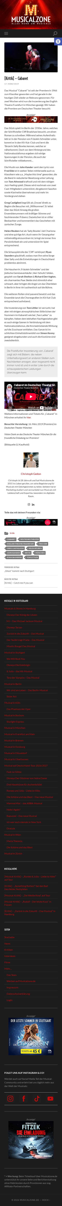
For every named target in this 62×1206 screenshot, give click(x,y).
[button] (58, 41)
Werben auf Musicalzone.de (21, 981)
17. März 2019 (11, 84)
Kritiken (8, 949)
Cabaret (11, 539)
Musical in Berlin (13, 683)
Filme (7, 962)
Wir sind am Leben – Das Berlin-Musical (27, 690)
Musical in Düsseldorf (15, 752)
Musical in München (14, 727)
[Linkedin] (33, 504)
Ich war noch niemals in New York (24, 822)
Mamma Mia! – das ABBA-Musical (24, 803)
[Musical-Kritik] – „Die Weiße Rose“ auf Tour (27, 895)
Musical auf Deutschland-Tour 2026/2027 (26, 765)
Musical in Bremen (13, 740)
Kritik (12, 533)
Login (9, 999)
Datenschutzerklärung (18, 993)
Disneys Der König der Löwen (22, 614)
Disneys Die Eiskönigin (18, 665)
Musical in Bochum (14, 715)
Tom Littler (32, 557)
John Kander (13, 553)
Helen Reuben (35, 548)
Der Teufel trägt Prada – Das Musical (25, 639)
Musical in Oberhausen (16, 759)
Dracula (11, 828)
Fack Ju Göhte (14, 771)
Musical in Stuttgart (14, 652)
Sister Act (12, 696)
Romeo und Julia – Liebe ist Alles (23, 790)
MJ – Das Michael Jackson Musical (24, 620)
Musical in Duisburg (14, 746)
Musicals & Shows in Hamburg (20, 608)
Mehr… (8, 968)
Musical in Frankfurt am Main (19, 734)
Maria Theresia (14, 840)
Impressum (12, 987)
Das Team (12, 974)
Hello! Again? (13, 809)
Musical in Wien (12, 834)
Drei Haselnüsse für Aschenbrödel (24, 784)
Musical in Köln (12, 702)
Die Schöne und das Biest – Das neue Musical (30, 796)
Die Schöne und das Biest (20, 847)
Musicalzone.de (29, 1200)
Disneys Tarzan (14, 627)
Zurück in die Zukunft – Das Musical (25, 633)
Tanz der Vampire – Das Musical (23, 677)
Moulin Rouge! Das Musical (21, 646)
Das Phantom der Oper (19, 709)
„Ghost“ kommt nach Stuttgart (19, 569)
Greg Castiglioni (15, 548)
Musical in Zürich (13, 853)
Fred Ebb (43, 544)
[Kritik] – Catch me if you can (18, 581)
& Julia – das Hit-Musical (19, 671)
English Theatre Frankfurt (20, 544)
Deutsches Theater (29, 539)
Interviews (9, 956)
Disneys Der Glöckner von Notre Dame (27, 778)
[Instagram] (29, 504)
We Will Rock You (16, 658)
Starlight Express (15, 721)
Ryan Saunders (14, 557)
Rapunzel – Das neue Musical (22, 815)
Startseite (9, 937)
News (7, 943)
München (40, 553)
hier (29, 417)
